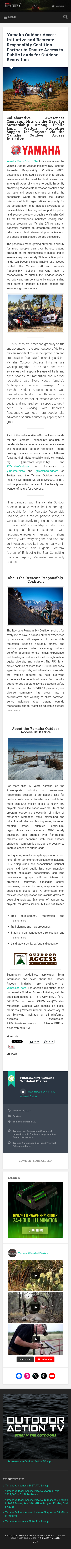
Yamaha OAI (29, 1121)
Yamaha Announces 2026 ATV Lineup (27, 1521)
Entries (17, 1116)
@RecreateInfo (16, 471)
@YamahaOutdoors (18, 466)
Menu (12, 17)
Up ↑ (35, 1541)
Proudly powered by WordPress (29, 1535)
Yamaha (17, 1121)
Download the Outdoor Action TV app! (29, 1461)
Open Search (64, 17)
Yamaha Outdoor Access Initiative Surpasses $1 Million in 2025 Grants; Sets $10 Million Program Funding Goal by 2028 (36, 1503)
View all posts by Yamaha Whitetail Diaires (37, 1094)
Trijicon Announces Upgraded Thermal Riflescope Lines (34, 1144)
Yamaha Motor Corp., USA (22, 161)
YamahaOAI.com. (17, 988)
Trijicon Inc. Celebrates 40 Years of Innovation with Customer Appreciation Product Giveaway (34, 1134)
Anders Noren (48, 1537)
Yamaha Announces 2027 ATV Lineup (27, 1485)
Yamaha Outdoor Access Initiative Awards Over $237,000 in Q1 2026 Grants (32, 1492)
